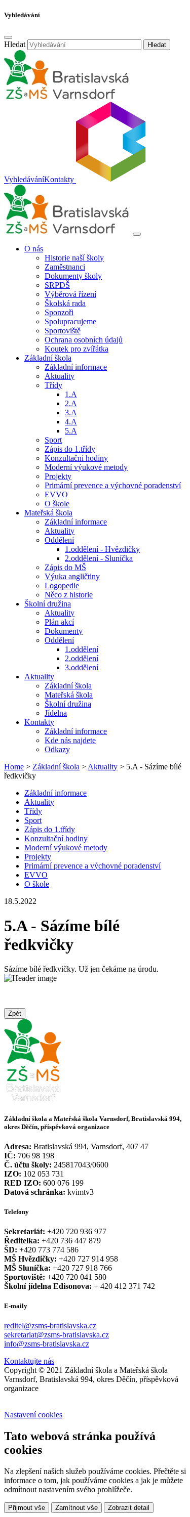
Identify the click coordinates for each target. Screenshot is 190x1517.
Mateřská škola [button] (48, 512)
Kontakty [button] (39, 722)
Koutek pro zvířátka (76, 348)
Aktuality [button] (39, 676)
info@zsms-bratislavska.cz (46, 1343)
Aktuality (59, 376)
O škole (57, 503)
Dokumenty (64, 631)
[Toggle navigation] (137, 234)
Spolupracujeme (70, 321)
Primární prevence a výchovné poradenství (113, 485)
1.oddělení (81, 649)
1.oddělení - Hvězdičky (102, 549)
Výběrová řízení (70, 294)
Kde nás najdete (70, 740)
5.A (71, 430)
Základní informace (76, 367)
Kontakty (59, 180)
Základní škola (68, 685)
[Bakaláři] (110, 180)
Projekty (58, 476)
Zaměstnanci (65, 267)
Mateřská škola (69, 694)
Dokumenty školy (73, 276)
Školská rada (65, 303)
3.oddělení (81, 667)
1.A (71, 394)
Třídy (33, 811)
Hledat (14, 44)
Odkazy (57, 749)
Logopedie (62, 585)
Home (14, 766)
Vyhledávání (24, 180)
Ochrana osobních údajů (84, 339)
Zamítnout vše (76, 1507)
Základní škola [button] (47, 358)
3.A (71, 412)
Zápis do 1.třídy (70, 449)
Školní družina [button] (47, 603)
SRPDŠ (57, 285)
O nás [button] (33, 248)
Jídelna (56, 713)
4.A (71, 421)
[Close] (8, 37)
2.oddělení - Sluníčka (99, 558)
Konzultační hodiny (76, 458)
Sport (53, 440)
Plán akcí (59, 622)
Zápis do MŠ (65, 567)
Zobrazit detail (128, 1507)
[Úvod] (67, 231)
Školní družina (68, 704)
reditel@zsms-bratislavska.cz (50, 1325)
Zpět (14, 1013)
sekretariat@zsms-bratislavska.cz (56, 1334)
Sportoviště (63, 330)
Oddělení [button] (59, 540)
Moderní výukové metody (86, 467)
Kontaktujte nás (29, 1361)
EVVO (56, 494)
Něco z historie (69, 594)
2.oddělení (81, 658)
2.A (71, 403)
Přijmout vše (26, 1507)
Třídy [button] (53, 385)
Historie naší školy (74, 257)
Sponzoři (59, 312)
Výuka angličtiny (72, 576)
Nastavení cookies (33, 1414)
